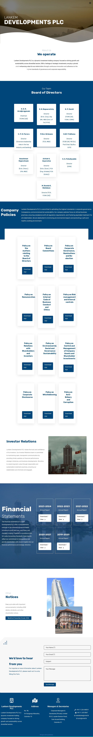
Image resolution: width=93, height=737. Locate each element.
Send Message (50, 684)
